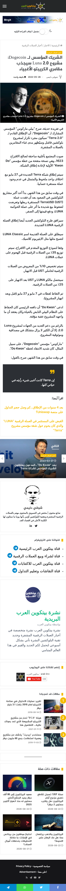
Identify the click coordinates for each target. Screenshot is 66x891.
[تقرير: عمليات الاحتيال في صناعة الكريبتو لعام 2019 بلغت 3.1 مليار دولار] (53, 706)
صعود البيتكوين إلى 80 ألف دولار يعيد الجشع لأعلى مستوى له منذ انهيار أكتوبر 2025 (17, 799)
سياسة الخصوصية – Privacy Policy (33, 866)
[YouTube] (35, 878)
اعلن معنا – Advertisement (33, 871)
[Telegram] (31, 878)
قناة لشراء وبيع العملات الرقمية (36, 556)
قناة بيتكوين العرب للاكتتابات (38, 563)
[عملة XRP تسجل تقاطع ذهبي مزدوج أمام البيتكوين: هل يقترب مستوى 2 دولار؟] (48, 783)
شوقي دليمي (52, 77)
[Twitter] (39, 878)
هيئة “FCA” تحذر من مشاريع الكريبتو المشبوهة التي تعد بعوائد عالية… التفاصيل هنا (22, 721)
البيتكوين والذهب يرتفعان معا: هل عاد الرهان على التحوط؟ (49, 837)
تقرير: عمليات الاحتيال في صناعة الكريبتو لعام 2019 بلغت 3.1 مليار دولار (23, 704)
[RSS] (27, 878)
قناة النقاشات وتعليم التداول (39, 571)
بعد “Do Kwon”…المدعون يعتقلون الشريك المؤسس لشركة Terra (35, 467)
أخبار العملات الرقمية (32, 45)
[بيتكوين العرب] (33, 6)
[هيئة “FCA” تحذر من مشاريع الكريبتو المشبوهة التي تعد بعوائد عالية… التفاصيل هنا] (53, 723)
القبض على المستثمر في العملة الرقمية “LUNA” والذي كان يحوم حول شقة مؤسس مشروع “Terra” (33, 425)
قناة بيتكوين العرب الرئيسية (39, 549)
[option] (33, 458)
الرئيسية (56, 45)
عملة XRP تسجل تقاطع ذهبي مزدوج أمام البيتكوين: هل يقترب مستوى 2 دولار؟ (50, 799)
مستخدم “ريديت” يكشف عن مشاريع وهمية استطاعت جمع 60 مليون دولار (22, 737)
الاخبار (47, 45)
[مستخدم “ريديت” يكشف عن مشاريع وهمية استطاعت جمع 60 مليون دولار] (53, 740)
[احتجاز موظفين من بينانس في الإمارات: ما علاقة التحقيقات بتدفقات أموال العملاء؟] (17, 822)
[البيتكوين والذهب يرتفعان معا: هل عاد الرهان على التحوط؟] (48, 822)
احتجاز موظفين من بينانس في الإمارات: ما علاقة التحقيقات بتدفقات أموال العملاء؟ (18, 839)
